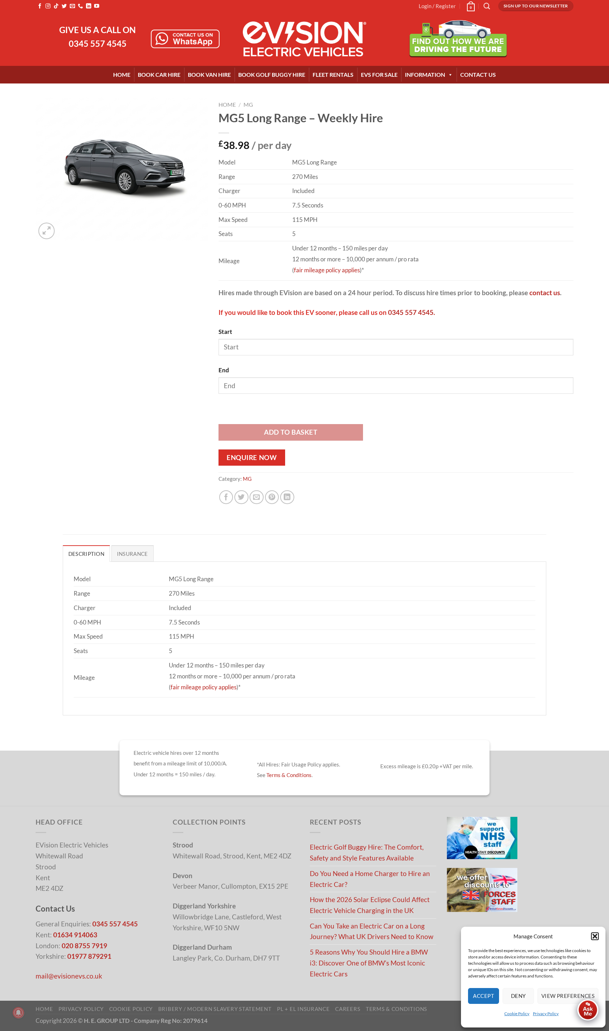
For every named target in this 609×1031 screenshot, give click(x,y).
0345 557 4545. (411, 312)
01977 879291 (89, 956)
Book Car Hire (159, 74)
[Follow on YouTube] (96, 6)
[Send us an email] (72, 6)
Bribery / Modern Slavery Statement (215, 1009)
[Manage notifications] (18, 1012)
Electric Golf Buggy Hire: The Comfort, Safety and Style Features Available (367, 852)
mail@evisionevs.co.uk (69, 976)
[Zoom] (46, 231)
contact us (544, 292)
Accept (483, 996)
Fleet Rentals (333, 74)
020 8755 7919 (84, 946)
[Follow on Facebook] (39, 6)
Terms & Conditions (289, 775)
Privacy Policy (546, 1013)
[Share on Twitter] (241, 497)
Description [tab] (86, 554)
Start (225, 331)
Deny (518, 996)
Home (121, 74)
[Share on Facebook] (226, 497)
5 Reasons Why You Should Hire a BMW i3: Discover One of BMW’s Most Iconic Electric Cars (369, 962)
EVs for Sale (379, 74)
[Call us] (80, 6)
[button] (594, 936)
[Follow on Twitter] (64, 6)
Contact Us (478, 74)
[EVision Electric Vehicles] (304, 39)
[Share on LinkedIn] (287, 497)
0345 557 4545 (98, 43)
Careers (347, 1009)
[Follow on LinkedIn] (88, 6)
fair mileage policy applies (327, 270)
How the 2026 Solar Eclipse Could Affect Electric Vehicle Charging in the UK (370, 904)
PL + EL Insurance (303, 1009)
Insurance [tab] (132, 554)
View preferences (568, 996)
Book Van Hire (209, 74)
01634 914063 (75, 935)
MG (248, 104)
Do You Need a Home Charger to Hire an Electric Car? (370, 878)
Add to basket (290, 432)
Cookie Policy (516, 1013)
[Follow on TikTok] (56, 6)
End (224, 370)
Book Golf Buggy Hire (271, 74)
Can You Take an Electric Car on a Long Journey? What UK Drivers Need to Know (371, 931)
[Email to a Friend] (257, 497)
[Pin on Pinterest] (272, 497)
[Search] (487, 6)
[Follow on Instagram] (47, 6)
